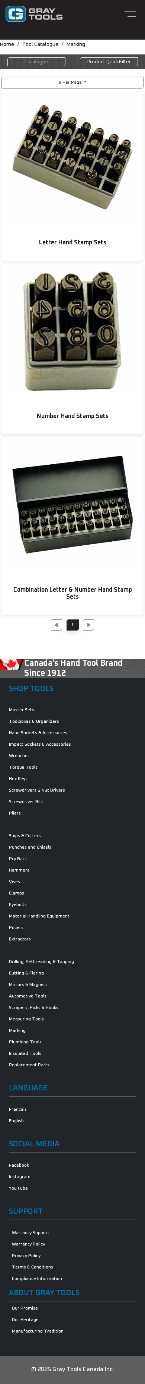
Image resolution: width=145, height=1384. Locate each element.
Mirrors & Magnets (28, 985)
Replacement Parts (29, 1065)
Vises (14, 882)
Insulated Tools (25, 1054)
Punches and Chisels (30, 847)
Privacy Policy (26, 1256)
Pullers (16, 928)
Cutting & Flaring (26, 973)
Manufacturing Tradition (38, 1331)
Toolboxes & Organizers (34, 721)
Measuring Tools (26, 1019)
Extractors (20, 939)
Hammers (19, 870)
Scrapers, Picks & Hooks (33, 1008)
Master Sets (21, 710)
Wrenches (19, 756)
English (16, 1121)
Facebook (19, 1165)
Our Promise (25, 1308)
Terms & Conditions (32, 1267)
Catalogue (36, 61)
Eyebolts (18, 905)
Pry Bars (18, 859)
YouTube (18, 1188)
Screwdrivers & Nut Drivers (37, 790)
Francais (18, 1109)
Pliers (15, 813)
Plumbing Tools (25, 1042)
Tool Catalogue (40, 44)
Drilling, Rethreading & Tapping (41, 962)
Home (7, 44)
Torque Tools (23, 767)
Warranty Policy (28, 1244)
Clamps (16, 893)
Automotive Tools (27, 996)
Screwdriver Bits (26, 802)
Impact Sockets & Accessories (40, 744)
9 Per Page (71, 82)
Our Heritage (25, 1320)
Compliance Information (37, 1279)
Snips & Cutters (25, 836)
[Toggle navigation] (130, 14)
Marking (76, 44)
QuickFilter (109, 61)
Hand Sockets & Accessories (38, 733)
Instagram (19, 1177)
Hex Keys (18, 779)
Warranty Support (30, 1233)
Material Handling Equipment (39, 916)
